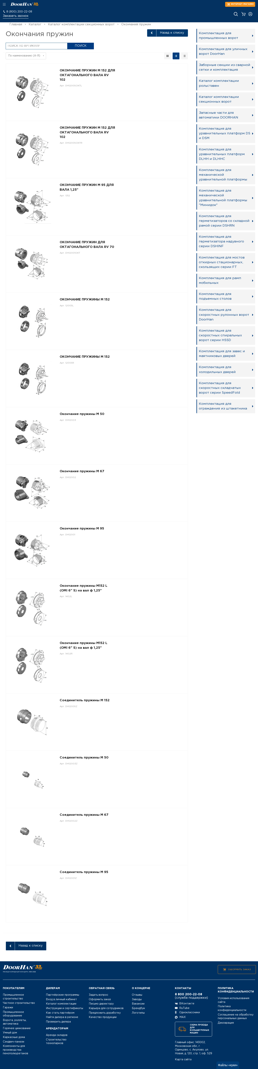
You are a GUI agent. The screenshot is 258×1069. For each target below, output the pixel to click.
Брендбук (138, 1008)
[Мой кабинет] (250, 14)
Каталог (35, 24)
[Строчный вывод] (176, 56)
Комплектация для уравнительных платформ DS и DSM (224, 133)
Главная (15, 24)
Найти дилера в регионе (62, 1017)
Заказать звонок (16, 16)
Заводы (137, 999)
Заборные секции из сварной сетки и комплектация (224, 67)
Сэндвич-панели (13, 1042)
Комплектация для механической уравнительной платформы (223, 175)
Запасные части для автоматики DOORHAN (218, 115)
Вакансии (138, 1004)
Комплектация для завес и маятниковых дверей (222, 354)
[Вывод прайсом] (184, 56)
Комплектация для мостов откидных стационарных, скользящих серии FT (222, 262)
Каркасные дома (14, 1037)
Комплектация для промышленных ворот (218, 35)
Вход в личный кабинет (61, 999)
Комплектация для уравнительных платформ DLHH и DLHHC (222, 154)
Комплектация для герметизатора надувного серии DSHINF (221, 241)
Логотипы (138, 1013)
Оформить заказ (239, 969)
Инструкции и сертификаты (64, 1008)
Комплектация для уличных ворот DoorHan (223, 51)
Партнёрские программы (62, 995)
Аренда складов (56, 1035)
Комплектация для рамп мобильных (220, 280)
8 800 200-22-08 (188, 994)
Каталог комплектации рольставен (219, 83)
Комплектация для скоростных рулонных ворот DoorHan (224, 314)
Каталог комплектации (61, 1004)
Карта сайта (183, 1059)
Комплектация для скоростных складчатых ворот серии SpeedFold (220, 388)
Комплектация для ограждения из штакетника (223, 406)
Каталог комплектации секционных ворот (81, 24)
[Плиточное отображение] (167, 56)
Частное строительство (19, 1003)
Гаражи (8, 1007)
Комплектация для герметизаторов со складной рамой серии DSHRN (224, 221)
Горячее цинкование (17, 1028)
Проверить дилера (58, 1022)
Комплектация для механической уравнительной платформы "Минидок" (223, 197)
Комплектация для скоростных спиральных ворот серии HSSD (220, 335)
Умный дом (10, 1033)
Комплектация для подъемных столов (215, 296)
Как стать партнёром (60, 1013)
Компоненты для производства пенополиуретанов (15, 1050)
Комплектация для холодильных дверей (217, 369)
